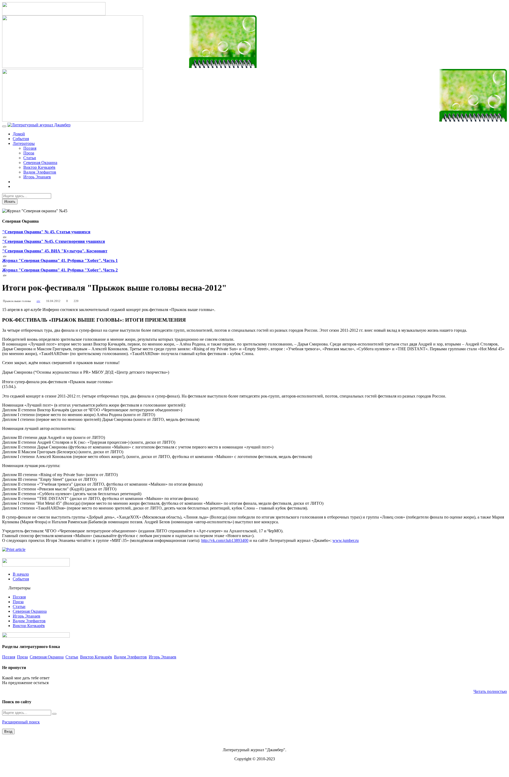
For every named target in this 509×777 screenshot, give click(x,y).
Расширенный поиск (21, 722)
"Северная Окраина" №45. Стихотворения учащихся (53, 241)
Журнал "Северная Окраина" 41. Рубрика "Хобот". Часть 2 (60, 270)
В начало (21, 574)
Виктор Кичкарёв (39, 167)
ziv (38, 301)
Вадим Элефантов (39, 172)
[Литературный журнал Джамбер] (39, 125)
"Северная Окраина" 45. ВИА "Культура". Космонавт (54, 251)
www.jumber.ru (345, 540)
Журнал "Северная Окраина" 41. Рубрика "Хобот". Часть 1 (60, 260)
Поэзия (29, 148)
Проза (28, 153)
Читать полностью (490, 691)
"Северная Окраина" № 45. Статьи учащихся (46, 232)
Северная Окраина (40, 162)
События (21, 138)
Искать (9, 202)
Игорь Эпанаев (37, 177)
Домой (19, 134)
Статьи (29, 158)
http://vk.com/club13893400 (224, 540)
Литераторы (24, 143)
